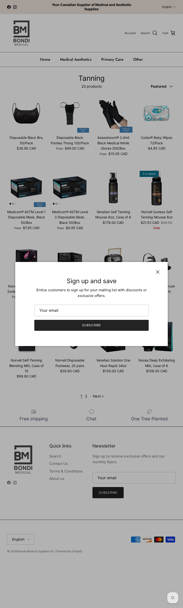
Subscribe (91, 325)
